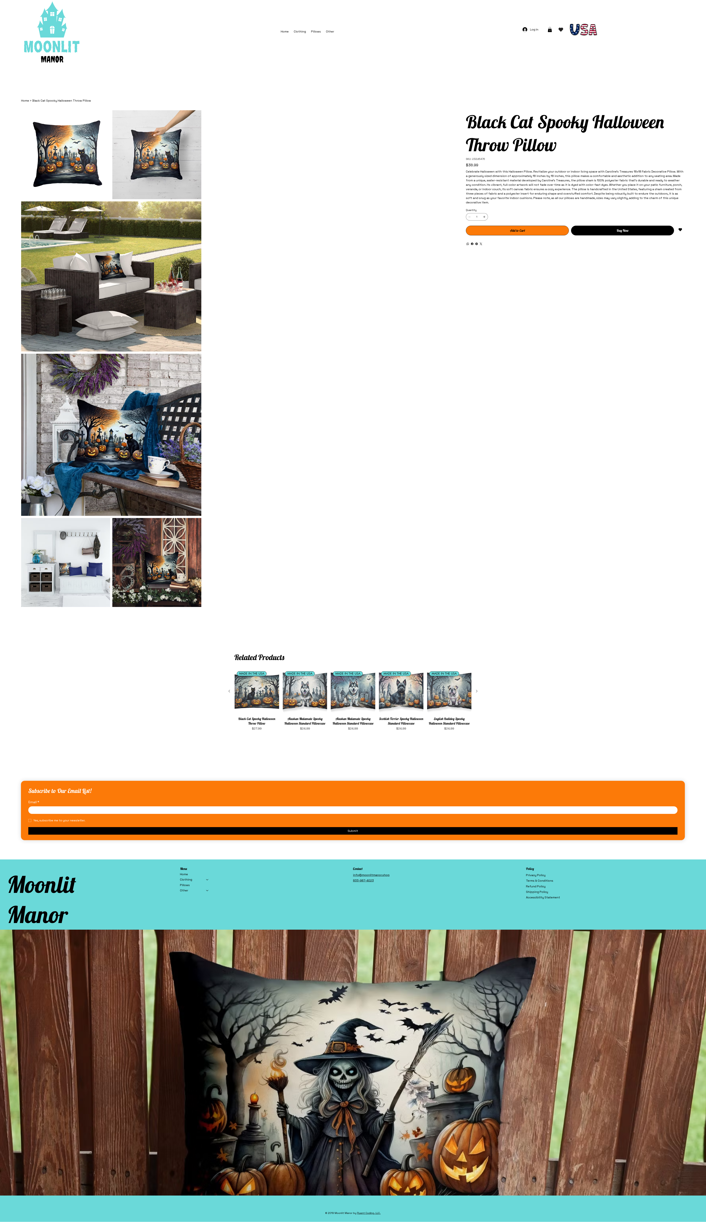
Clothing (186, 660)
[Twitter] (481, 244)
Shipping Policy (537, 672)
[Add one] (484, 217)
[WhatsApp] (468, 244)
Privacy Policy (535, 656)
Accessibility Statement (543, 678)
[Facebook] (472, 244)
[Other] (207, 671)
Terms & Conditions (539, 661)
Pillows (185, 666)
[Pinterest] (476, 244)
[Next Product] (477, 472)
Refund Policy (535, 667)
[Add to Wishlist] (680, 230)
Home (184, 655)
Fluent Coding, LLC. (369, 993)
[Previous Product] (229, 472)
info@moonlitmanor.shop (371, 655)
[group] (353, 480)
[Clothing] (207, 660)
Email (33, 582)
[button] (330, 31)
